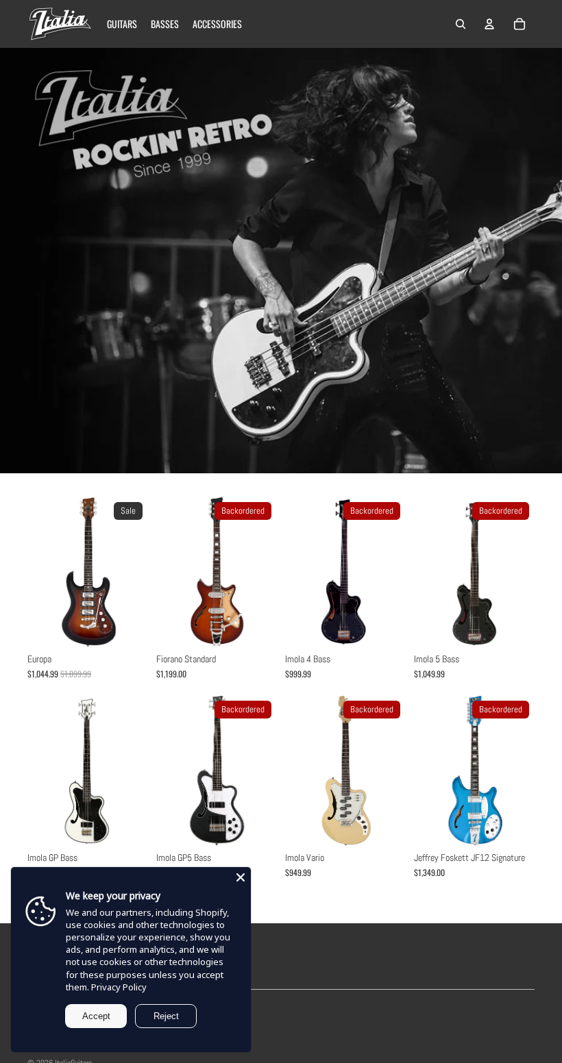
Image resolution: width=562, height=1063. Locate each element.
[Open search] (460, 24)
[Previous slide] (38, 572)
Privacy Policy (119, 987)
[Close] (240, 877)
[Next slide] (137, 572)
